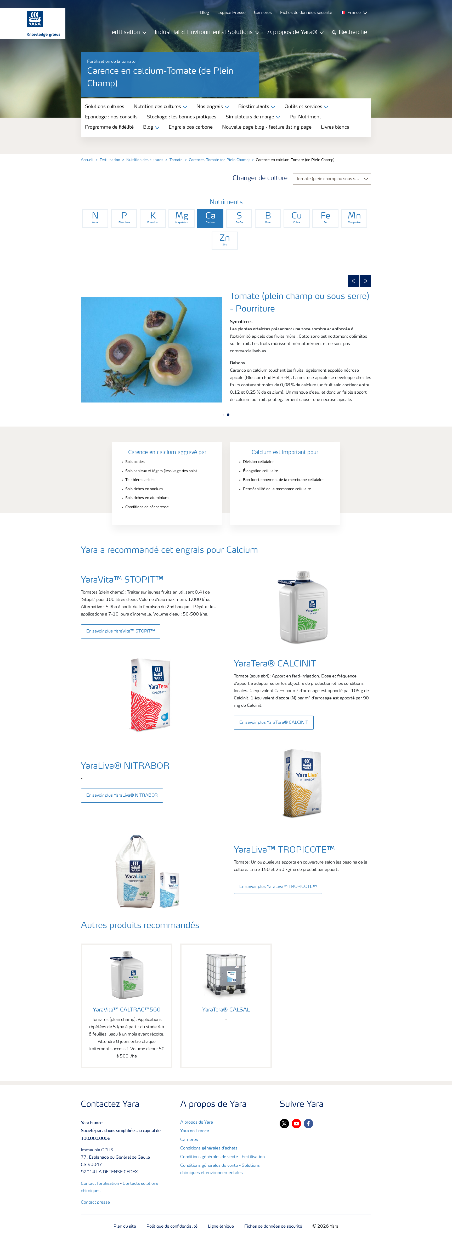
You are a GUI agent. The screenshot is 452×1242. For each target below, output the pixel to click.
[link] (95, 218)
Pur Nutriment (305, 117)
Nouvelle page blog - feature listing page (267, 127)
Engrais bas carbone (191, 127)
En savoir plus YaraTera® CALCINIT (273, 723)
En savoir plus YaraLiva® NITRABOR (122, 796)
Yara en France (194, 1131)
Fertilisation (110, 160)
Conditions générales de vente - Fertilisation (222, 1157)
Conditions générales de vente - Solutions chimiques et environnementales (220, 1169)
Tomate (176, 160)
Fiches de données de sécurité (273, 1226)
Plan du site (125, 1226)
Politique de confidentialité (171, 1226)
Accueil (87, 160)
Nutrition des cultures (144, 160)
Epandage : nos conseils (111, 117)
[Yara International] (30, 23)
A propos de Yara (196, 1122)
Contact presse (95, 1202)
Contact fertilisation (100, 1184)
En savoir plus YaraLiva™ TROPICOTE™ (278, 887)
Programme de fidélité (109, 127)
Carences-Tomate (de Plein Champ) (219, 160)
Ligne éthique (221, 1226)
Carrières (189, 1140)
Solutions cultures (104, 106)
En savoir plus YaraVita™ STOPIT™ (120, 631)
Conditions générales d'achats (209, 1148)
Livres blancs (335, 127)
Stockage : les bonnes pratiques (181, 117)
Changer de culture (260, 178)
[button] (353, 281)
